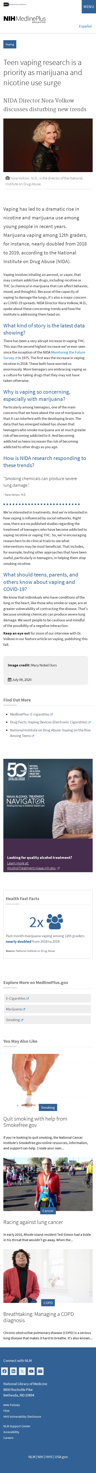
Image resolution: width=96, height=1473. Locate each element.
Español (85, 26)
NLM (31, 1456)
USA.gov (61, 1456)
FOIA (6, 1411)
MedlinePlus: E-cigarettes (29, 714)
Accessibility (11, 1432)
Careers (8, 1438)
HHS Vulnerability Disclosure (22, 1417)
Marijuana (14, 1009)
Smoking (13, 1019)
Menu (88, 6)
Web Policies (11, 1405)
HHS (49, 1456)
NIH (40, 1456)
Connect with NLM (17, 1360)
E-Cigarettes (15, 998)
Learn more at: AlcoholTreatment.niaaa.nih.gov (31, 865)
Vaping (10, 44)
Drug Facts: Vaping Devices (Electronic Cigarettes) (48, 722)
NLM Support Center (16, 1426)
